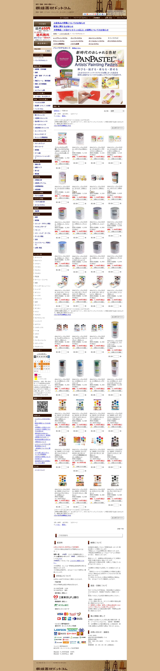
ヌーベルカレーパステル (96, 41)
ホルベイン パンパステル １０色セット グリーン (97, 381)
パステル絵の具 (39, 57)
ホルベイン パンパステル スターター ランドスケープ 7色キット (79, 292)
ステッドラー (39, 343)
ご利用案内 (96, 18)
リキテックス (39, 327)
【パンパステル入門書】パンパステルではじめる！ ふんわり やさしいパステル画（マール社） (62, 151)
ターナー (37, 305)
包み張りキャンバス (41, 121)
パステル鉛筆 (75, 44)
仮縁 (36, 72)
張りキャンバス (40, 115)
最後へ (64, 116)
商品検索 (38, 49)
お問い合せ (108, 18)
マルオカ (37, 273)
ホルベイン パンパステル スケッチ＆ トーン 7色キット (114, 292)
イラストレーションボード (42, 157)
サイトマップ (121, 18)
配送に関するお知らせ (63, 26)
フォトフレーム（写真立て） (42, 243)
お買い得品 (38, 248)
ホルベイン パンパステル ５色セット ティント (79, 223)
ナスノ (37, 311)
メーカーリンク (40, 470)
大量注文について (40, 442)
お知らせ (37, 415)
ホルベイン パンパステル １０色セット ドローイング (62, 381)
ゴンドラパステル (76, 38)
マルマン (37, 270)
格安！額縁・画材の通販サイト (46, 4)
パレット (37, 230)
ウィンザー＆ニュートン (42, 286)
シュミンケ (38, 321)
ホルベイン (38, 260)
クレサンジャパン (40, 340)
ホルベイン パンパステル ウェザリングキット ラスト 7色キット (62, 338)
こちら (60, 558)
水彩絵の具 (38, 180)
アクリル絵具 (39, 195)
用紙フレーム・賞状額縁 (42, 81)
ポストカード (39, 146)
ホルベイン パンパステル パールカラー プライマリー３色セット (97, 149)
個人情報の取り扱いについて (43, 662)
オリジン (37, 292)
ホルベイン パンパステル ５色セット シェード (97, 223)
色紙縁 (37, 87)
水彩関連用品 (39, 186)
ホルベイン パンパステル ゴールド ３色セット (79, 188)
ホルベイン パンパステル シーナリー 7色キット (97, 338)
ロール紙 (37, 153)
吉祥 (36, 302)
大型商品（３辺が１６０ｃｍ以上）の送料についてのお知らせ (42, 429)
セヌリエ (37, 324)
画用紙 (37, 150)
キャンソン (38, 299)
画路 (36, 283)
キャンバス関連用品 (41, 137)
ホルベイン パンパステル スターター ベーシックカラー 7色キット (62, 292)
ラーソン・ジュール (41, 279)
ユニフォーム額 (40, 90)
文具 (36, 239)
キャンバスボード (40, 134)
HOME (55, 34)
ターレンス (38, 257)
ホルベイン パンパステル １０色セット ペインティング (114, 342)
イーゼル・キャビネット (42, 96)
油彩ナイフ (38, 167)
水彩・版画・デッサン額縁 (42, 76)
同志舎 (37, 276)
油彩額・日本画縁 (40, 69)
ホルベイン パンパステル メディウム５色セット (79, 149)
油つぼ (37, 170)
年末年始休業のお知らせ (42, 439)
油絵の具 (37, 164)
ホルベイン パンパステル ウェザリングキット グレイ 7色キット (79, 338)
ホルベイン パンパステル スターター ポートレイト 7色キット (97, 292)
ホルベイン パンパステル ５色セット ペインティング (62, 224)
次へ (58, 116)
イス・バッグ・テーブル (42, 233)
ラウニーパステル (58, 41)
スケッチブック (40, 143)
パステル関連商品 (58, 44)
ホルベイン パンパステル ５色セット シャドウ (97, 258)
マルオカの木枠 (40, 102)
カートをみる (64, 18)
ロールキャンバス (40, 124)
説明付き (57, 110)
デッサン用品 (39, 236)
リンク (36, 466)
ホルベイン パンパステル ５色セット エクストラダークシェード (79, 258)
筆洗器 (37, 174)
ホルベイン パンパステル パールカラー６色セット (62, 188)
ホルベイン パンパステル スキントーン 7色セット (97, 491)
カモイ (37, 334)
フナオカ (37, 267)
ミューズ (37, 289)
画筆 (36, 217)
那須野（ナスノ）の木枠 (42, 105)
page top (120, 528)
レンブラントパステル (60, 38)
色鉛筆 (37, 211)
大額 (36, 337)
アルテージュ (39, 346)
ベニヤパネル (39, 109)
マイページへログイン (81, 18)
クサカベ (37, 263)
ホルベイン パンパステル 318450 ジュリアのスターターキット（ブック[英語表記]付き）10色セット (79, 453)
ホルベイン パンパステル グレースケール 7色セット (114, 491)
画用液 (37, 220)
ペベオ (37, 330)
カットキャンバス (40, 131)
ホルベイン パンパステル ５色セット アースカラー (114, 258)
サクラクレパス (40, 318)
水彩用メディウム (40, 183)
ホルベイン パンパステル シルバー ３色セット (97, 188)
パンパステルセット (41, 60)
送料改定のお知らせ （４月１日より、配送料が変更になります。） (42, 435)
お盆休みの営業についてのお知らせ (69, 23)
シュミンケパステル (77, 41)
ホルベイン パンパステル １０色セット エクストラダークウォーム (114, 381)
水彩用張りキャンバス (42, 128)
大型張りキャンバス (41, 118)
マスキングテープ (40, 227)
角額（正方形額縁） (41, 84)
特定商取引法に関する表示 (59, 662)
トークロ (37, 295)
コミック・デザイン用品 (42, 223)
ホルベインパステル (95, 38)
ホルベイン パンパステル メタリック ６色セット (114, 188)
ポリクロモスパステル (115, 41)
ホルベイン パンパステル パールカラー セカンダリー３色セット (114, 149)
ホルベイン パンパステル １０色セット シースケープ (79, 381)
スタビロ (37, 315)
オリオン (37, 308)
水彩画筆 (37, 189)
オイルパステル (40, 205)
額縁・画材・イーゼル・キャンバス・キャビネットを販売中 (55, 12)
